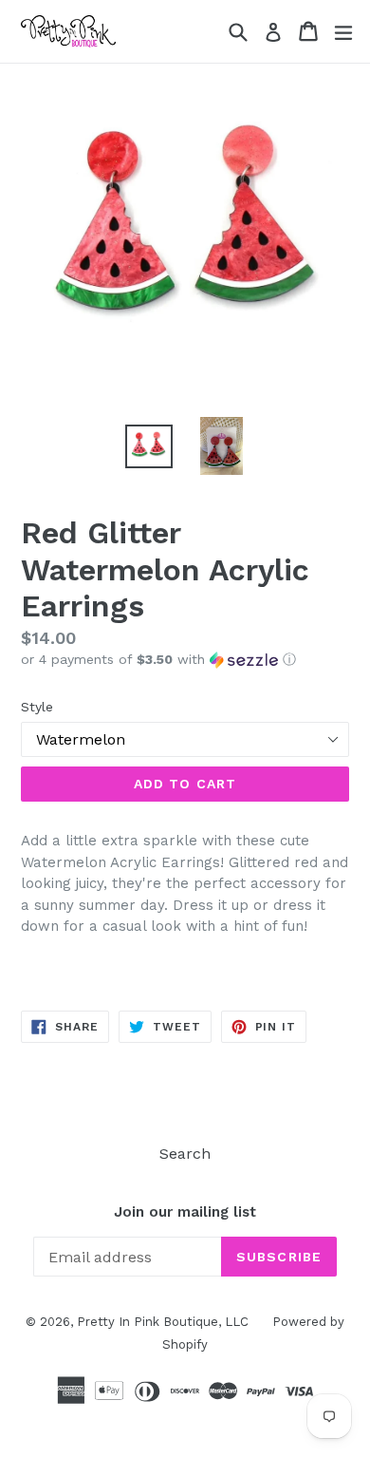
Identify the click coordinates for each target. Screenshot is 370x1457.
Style (37, 706)
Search (185, 1154)
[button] (185, 660)
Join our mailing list (185, 1211)
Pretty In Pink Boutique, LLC (163, 1322)
